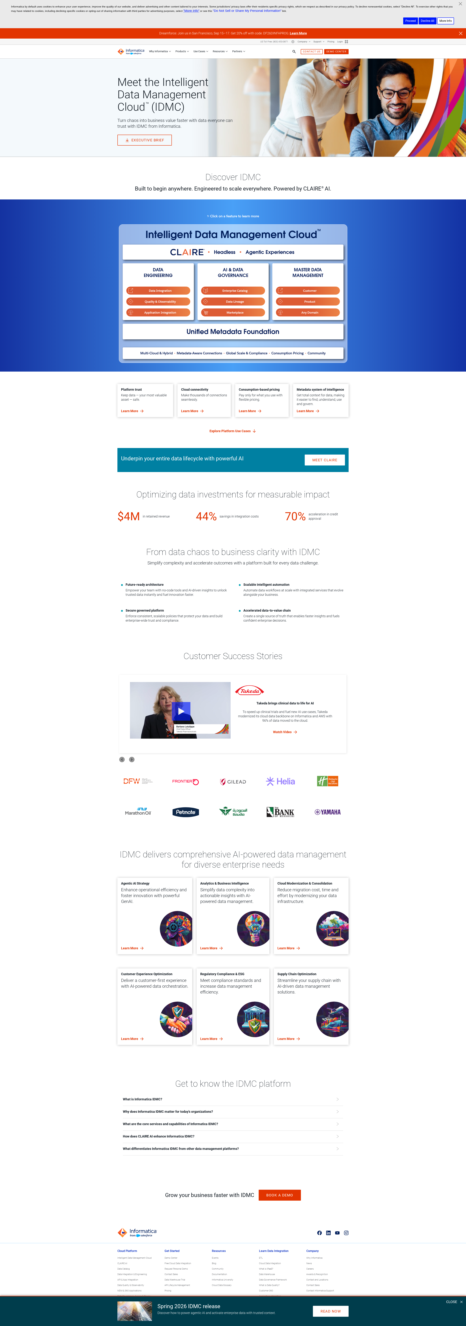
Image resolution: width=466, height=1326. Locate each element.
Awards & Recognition (317, 1274)
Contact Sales (171, 1274)
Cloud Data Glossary (222, 1285)
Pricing (330, 41)
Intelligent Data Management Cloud (134, 1258)
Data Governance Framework (273, 1280)
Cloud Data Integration (270, 1263)
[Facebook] (319, 1232)
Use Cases (199, 51)
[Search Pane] (294, 51)
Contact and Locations (317, 1280)
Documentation (219, 1274)
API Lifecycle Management (177, 1285)
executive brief (147, 140)
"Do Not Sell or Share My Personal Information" (247, 11)
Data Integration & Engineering (132, 1274)
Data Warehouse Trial (175, 1280)
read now (331, 1311)
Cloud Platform (127, 1251)
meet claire (324, 460)
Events (215, 1258)
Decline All (427, 21)
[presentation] (122, 759)
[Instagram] (346, 1232)
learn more (130, 948)
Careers (310, 1269)
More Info (445, 21)
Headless (224, 252)
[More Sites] (346, 41)
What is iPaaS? (266, 1269)
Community (218, 1269)
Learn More (298, 33)
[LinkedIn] (328, 1232)
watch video (282, 732)
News (309, 1263)
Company (303, 41)
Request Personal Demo (176, 1269)
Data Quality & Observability (130, 1285)
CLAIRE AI (122, 1263)
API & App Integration (127, 1280)
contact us (312, 51)
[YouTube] (337, 1232)
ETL (261, 1258)
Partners (237, 51)
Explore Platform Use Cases (231, 431)
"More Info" (191, 11)
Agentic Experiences (270, 252)
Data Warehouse (267, 1274)
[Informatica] (131, 51)
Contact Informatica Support (320, 1290)
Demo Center (171, 1258)
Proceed (410, 21)
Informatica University (222, 1280)
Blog (214, 1263)
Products (180, 51)
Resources (219, 51)
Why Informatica (158, 51)
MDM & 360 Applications (129, 1290)
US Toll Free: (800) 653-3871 (274, 41)
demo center (336, 51)
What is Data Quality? (269, 1285)
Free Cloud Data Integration (178, 1263)
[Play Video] (180, 710)
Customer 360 (266, 1290)
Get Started (172, 1251)
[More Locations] (293, 41)
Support (317, 41)
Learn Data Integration (274, 1251)
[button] (158, 291)
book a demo (279, 1195)
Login (340, 41)
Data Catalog (123, 1269)
